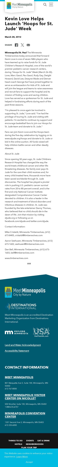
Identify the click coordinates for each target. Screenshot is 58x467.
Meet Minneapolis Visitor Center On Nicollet (25, 396)
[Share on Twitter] (22, 45)
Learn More (22, 456)
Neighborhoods (34, 444)
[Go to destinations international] (20, 306)
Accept (29, 462)
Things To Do (15, 441)
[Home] (19, 5)
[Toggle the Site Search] (45, 4)
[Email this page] (28, 45)
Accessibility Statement (17, 350)
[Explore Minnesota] (16, 332)
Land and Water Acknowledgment (23, 345)
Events (30, 441)
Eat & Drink (43, 441)
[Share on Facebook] (16, 45)
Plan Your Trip (29, 447)
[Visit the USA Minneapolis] (41, 332)
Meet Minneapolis (19, 377)
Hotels (18, 444)
